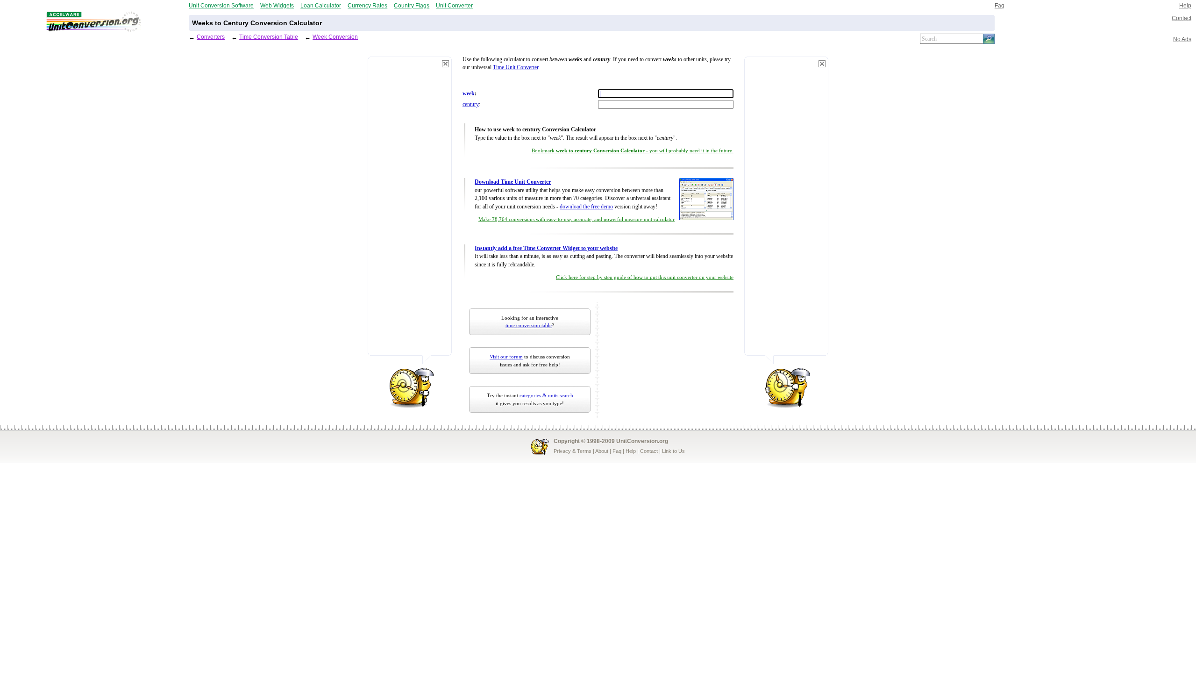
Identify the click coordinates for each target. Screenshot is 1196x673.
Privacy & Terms (572, 451)
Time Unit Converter (515, 67)
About (601, 451)
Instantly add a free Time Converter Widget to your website (546, 248)
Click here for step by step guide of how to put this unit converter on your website (644, 277)
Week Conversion (335, 37)
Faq (999, 5)
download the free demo (586, 207)
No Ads (1182, 39)
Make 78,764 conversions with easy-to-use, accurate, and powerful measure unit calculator (576, 219)
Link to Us (673, 451)
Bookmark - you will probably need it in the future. (632, 150)
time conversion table (528, 325)
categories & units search (546, 395)
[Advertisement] (409, 210)
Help (1185, 5)
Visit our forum (506, 356)
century (471, 104)
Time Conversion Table (268, 37)
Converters (211, 37)
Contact (1181, 18)
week (469, 94)
